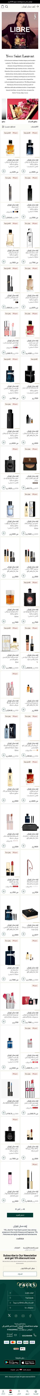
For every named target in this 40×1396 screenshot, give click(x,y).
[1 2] (10, 509)
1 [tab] (17, 428)
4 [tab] (3, 428)
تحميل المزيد (20, 1215)
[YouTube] (23, 1316)
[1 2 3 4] (29, 147)
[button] (19, 1370)
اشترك (20, 1274)
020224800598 (27, 1336)
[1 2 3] (10, 238)
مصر (17, 1370)
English (13, 1370)
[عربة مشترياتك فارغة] (2, 6)
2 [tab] (12, 428)
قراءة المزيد (20, 1238)
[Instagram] (16, 1316)
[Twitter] (9, 1315)
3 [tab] (7, 428)
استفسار (9, 1336)
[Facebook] (30, 1316)
